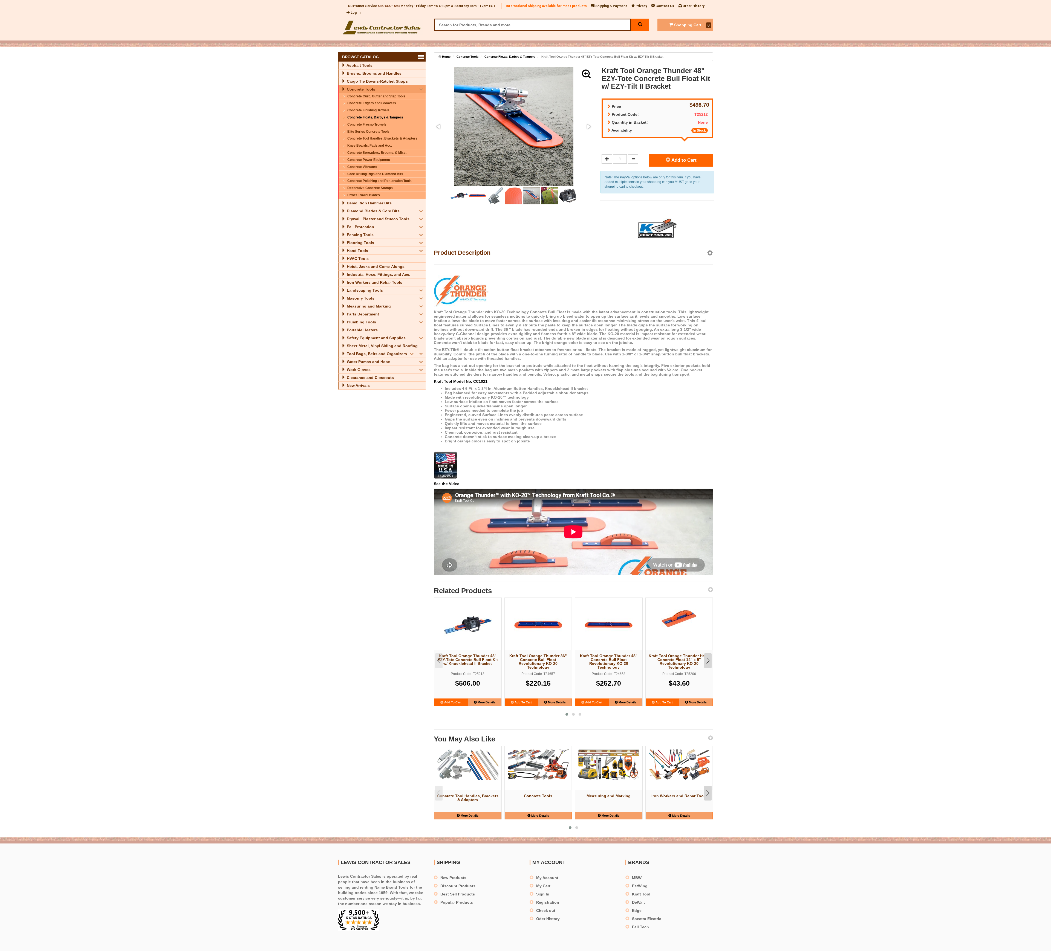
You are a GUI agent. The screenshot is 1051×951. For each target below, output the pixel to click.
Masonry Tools (360, 298)
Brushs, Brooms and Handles (374, 73)
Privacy (641, 6)
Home (446, 56)
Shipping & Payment (610, 6)
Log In (355, 13)
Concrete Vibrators (362, 167)
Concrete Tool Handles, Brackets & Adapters (382, 138)
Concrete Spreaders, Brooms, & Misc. (376, 153)
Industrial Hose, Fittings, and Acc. (378, 274)
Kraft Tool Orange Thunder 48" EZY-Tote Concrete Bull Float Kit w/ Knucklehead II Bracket (468, 660)
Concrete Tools (360, 89)
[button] (586, 73)
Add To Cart (452, 702)
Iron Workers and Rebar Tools (374, 282)
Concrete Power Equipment (368, 160)
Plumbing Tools (361, 322)
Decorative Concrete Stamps (370, 188)
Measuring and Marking (368, 306)
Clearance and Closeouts (370, 377)
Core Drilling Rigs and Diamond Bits (375, 174)
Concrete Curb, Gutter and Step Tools (376, 96)
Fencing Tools (360, 235)
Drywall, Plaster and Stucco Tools (377, 219)
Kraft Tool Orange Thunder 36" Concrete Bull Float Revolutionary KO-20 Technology (538, 661)
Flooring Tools (360, 242)
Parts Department (362, 314)
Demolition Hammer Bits (369, 203)
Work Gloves (358, 369)
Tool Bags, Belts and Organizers (376, 354)
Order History (693, 6)
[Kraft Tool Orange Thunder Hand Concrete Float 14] (679, 618)
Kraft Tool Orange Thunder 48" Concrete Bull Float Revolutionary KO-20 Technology (608, 661)
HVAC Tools (357, 258)
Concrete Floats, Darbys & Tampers (375, 117)
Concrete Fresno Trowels (366, 124)
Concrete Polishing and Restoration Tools (379, 181)
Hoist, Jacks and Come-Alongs (375, 266)
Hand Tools (357, 250)
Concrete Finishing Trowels (368, 110)
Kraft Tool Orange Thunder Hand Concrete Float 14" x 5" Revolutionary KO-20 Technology (679, 661)
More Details (486, 702)
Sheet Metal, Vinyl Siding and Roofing (382, 346)
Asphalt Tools (359, 65)
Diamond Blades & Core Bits (373, 211)
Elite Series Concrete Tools (368, 132)
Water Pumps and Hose (368, 361)
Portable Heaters (362, 330)
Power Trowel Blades (363, 195)
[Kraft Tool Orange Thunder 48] (467, 625)
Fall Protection (360, 227)
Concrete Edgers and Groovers (371, 103)
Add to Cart (683, 160)
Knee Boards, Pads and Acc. (369, 145)
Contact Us (664, 6)
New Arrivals (358, 385)
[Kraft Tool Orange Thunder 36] (538, 625)
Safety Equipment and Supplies (376, 338)
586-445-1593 (389, 6)
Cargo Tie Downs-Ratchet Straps (377, 81)
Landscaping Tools (364, 290)
